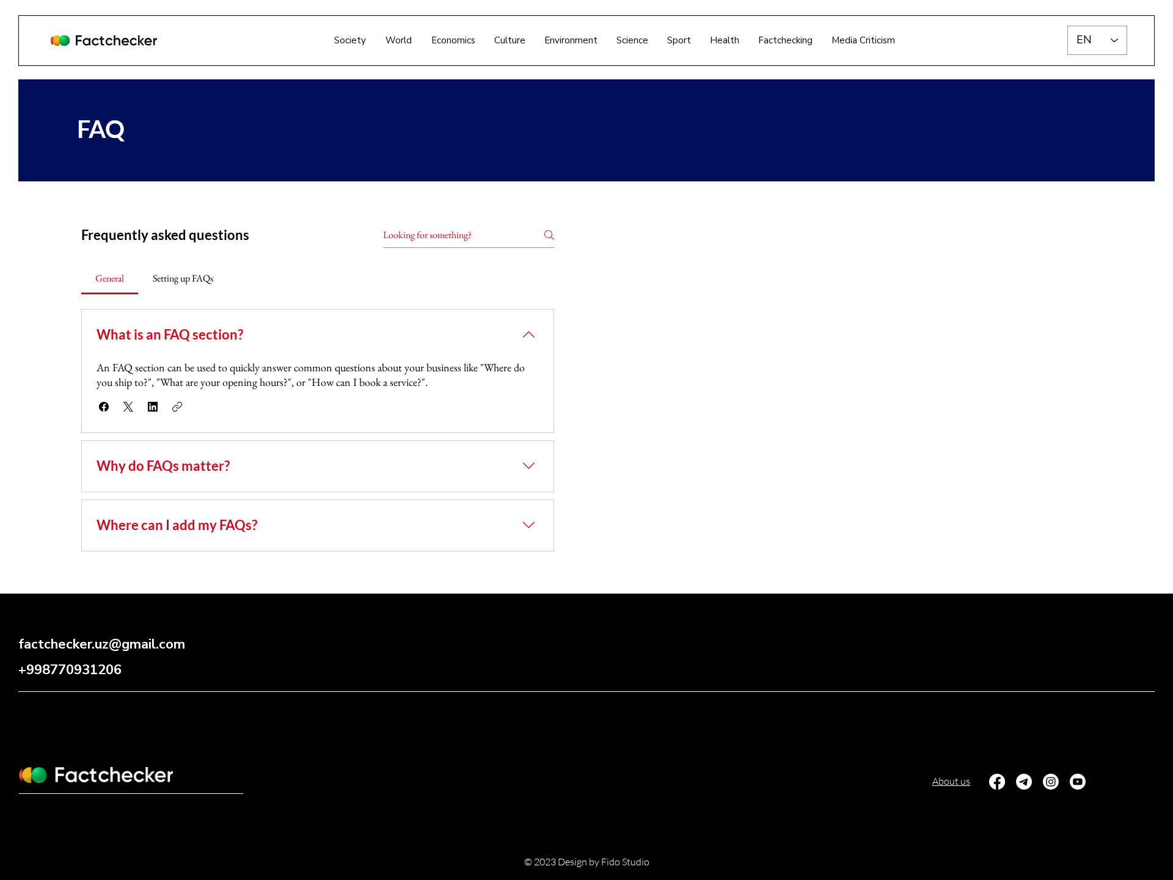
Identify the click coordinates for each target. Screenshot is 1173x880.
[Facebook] (997, 782)
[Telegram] (1024, 782)
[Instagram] (1051, 782)
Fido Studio (625, 862)
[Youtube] (1078, 782)
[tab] (109, 278)
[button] (785, 40)
